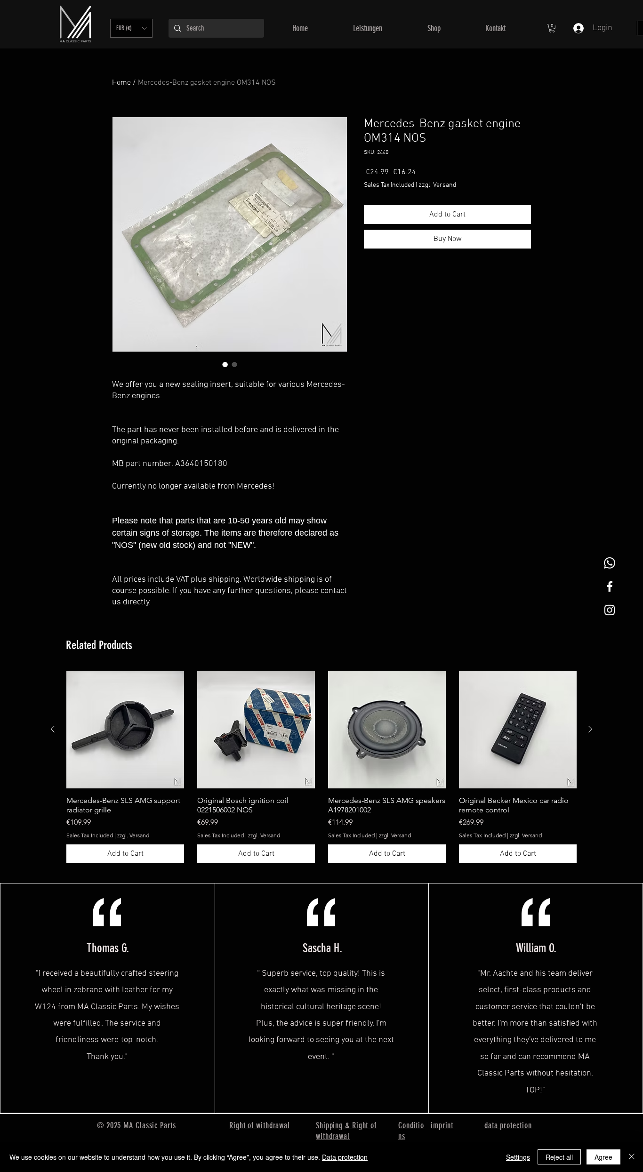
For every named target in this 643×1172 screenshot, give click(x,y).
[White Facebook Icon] (610, 586)
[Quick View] (125, 729)
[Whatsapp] (610, 563)
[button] (131, 28)
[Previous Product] (52, 729)
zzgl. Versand (437, 185)
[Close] (631, 1156)
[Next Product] (590, 729)
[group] (321, 767)
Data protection (345, 1157)
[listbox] (131, 28)
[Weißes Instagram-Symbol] (610, 610)
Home (121, 83)
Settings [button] (518, 1157)
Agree (603, 1157)
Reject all (559, 1157)
